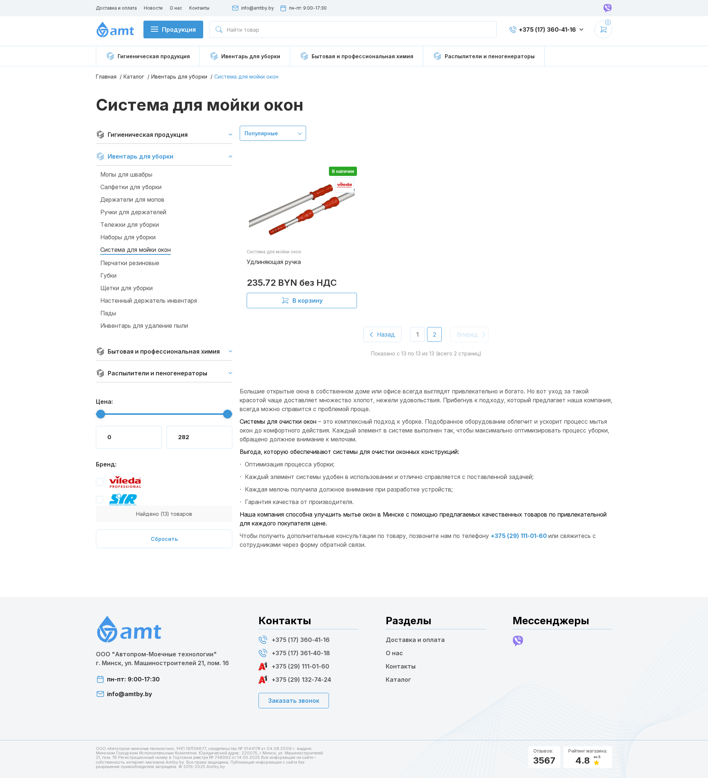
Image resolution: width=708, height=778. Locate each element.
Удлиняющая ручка (274, 261)
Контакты (199, 8)
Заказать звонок (293, 700)
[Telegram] (607, 8)
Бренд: (106, 464)
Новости (153, 8)
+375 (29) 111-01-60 (519, 535)
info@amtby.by (257, 8)
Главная (106, 76)
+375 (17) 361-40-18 (301, 653)
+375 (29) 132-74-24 (301, 679)
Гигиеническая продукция (148, 134)
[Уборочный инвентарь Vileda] (118, 482)
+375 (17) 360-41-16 (301, 639)
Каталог (134, 76)
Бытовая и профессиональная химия (164, 351)
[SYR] (116, 500)
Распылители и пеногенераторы (157, 373)
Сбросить (164, 539)
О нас (176, 8)
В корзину (307, 300)
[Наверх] (695, 763)
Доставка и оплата (116, 8)
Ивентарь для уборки (179, 76)
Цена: (104, 401)
